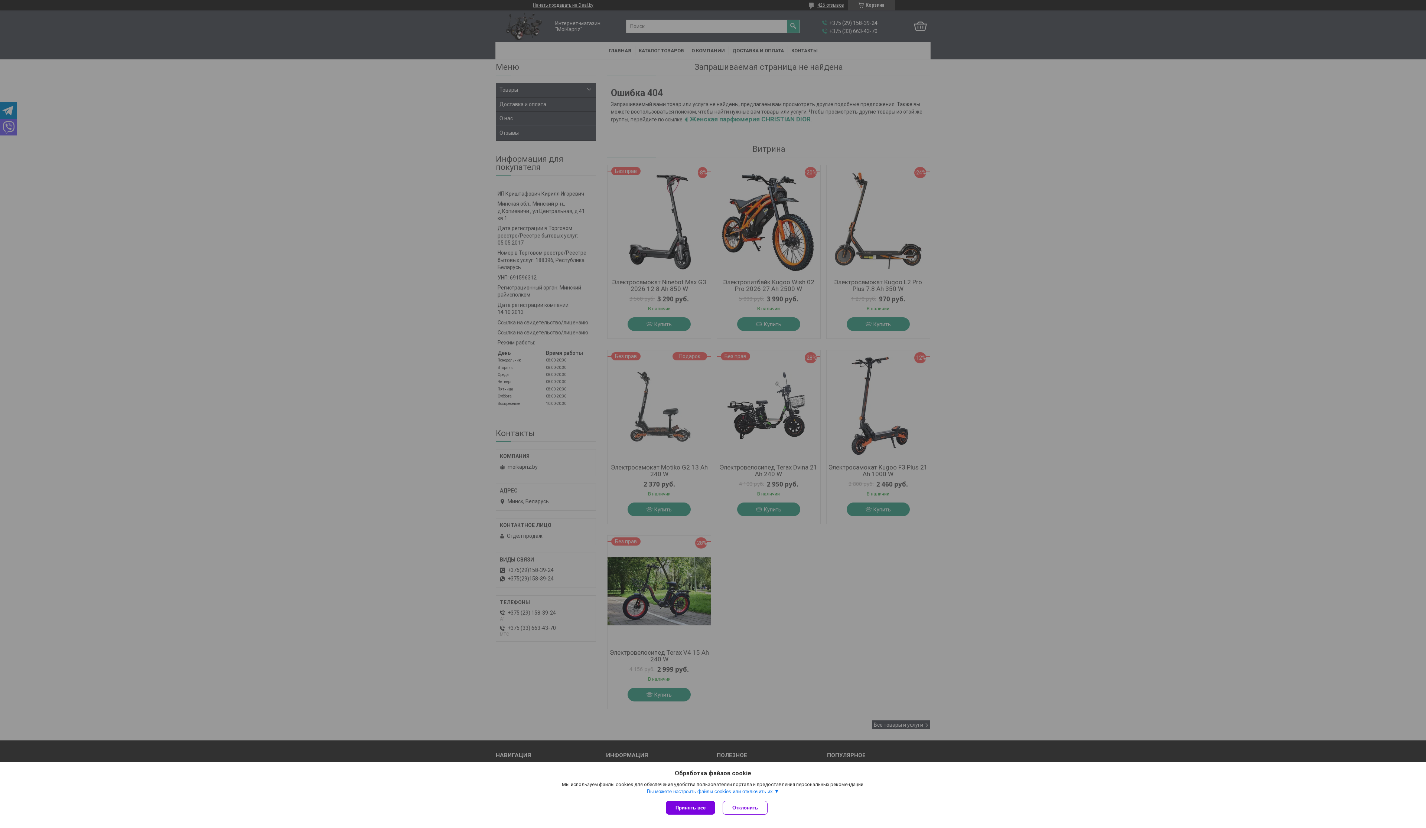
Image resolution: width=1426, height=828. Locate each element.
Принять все (690, 808)
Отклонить (745, 808)
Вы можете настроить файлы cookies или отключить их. (710, 791)
